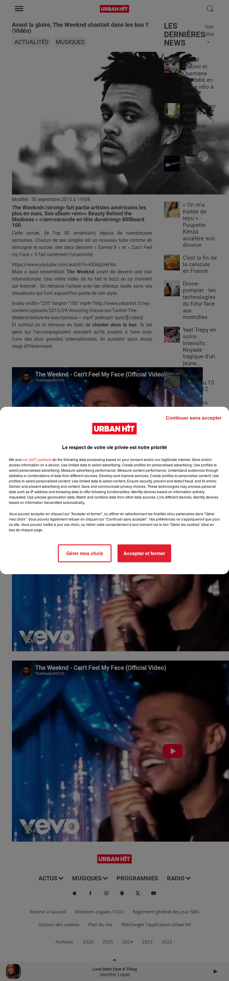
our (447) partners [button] (37, 459)
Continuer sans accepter (194, 417)
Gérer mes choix (84, 553)
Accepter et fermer (144, 553)
